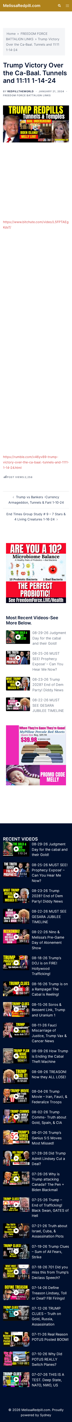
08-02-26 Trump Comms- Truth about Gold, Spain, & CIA (49, 1117)
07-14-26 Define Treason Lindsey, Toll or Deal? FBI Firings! (49, 1293)
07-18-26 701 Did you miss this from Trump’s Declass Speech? (50, 1272)
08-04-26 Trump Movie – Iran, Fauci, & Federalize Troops (49, 1096)
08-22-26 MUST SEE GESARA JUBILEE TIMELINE (48, 705)
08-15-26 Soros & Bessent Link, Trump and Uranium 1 (48, 1009)
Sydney (45, 1415)
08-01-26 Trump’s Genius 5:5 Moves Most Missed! (47, 1137)
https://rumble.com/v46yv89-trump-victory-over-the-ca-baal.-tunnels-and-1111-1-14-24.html (36, 462)
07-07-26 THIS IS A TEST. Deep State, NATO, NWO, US (48, 1379)
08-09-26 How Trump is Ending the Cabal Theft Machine (50, 1056)
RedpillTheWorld (20, 91)
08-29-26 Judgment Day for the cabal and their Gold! (49, 638)
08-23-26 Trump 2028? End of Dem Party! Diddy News (47, 684)
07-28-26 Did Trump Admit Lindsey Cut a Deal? (49, 1158)
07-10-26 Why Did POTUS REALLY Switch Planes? (47, 1359)
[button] (59, 5)
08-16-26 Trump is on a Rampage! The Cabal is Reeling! (50, 989)
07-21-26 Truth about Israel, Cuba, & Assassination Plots (49, 1231)
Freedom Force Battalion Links (27, 95)
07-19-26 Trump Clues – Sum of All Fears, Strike (50, 1251)
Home (11, 34)
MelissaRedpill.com (21, 5)
